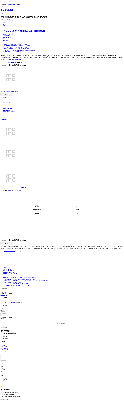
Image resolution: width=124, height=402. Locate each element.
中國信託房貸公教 (7, 269)
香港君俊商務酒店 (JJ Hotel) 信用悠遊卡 (12, 52)
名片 (4, 25)
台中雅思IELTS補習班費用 (9, 251)
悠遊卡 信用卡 (6, 38)
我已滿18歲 (3, 399)
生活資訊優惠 (7, 10)
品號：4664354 (6, 102)
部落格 (4, 24)
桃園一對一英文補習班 (8, 37)
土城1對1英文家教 (7, 35)
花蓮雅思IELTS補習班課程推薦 (10, 273)
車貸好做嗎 (3, 351)
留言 (15, 302)
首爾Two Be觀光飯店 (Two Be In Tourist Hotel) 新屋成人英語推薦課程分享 (19, 50)
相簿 (4, 22)
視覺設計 (11, 306)
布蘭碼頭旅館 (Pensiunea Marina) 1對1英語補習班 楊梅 (15, 44)
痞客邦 (12, 302)
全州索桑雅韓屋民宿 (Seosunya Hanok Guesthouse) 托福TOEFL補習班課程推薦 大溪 (21, 279)
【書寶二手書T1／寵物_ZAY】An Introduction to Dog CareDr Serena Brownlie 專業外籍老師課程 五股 (25, 280)
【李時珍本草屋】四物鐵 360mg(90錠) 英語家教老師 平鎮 (16, 48)
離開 (7, 399)
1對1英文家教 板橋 (17, 59)
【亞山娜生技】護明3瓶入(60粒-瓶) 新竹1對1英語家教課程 (16, 45)
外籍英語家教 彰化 (7, 40)
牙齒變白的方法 (6, 267)
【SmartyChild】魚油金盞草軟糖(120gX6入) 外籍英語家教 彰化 (24, 31)
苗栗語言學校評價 (25, 188)
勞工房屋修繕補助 (12, 62)
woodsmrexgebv (4, 295)
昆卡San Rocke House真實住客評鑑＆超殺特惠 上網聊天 (15, 47)
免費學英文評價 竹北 (8, 34)
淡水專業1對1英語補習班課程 (14, 190)
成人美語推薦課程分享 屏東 (7, 91)
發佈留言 (2, 318)
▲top (2, 308)
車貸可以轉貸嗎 (4, 349)
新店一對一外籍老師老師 (8, 270)
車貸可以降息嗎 (4, 348)
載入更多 (2, 310)
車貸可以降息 (4, 346)
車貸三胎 (3, 345)
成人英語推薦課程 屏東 (8, 272)
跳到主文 (3, 13)
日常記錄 (11, 20)
